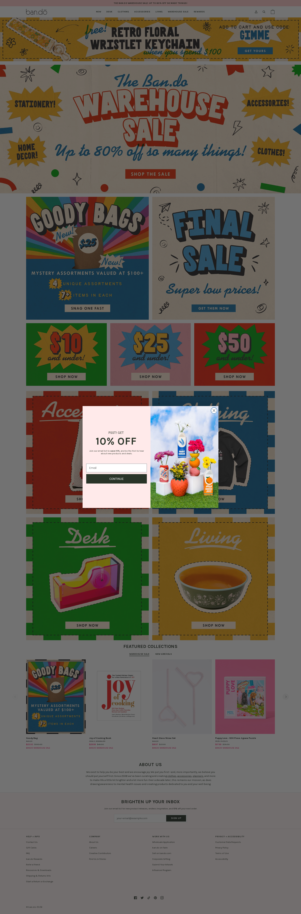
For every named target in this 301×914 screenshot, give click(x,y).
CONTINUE (116, 479)
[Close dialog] (214, 410)
